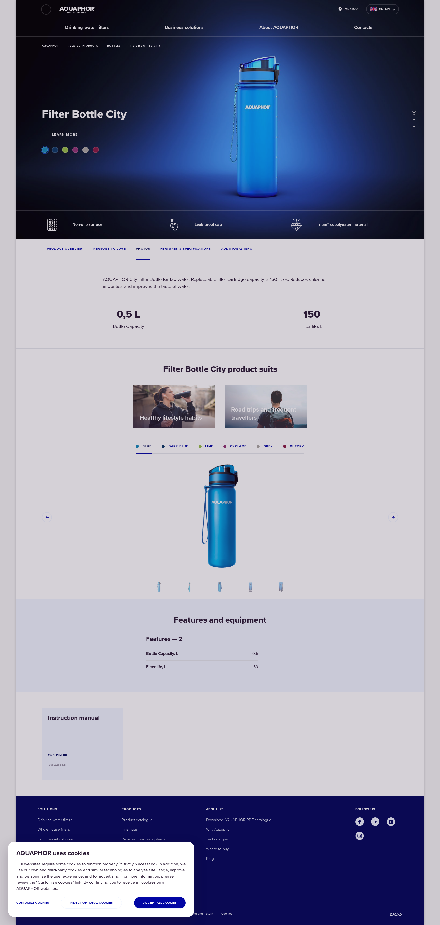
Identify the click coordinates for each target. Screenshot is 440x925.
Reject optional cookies (91, 902)
